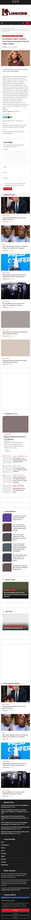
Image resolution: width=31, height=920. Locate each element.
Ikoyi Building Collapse (10, 120)
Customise (15, 913)
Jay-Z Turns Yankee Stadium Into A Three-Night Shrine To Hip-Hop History (7, 537)
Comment (6, 149)
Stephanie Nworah (6, 767)
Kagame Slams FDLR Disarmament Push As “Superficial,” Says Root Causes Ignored (15, 262)
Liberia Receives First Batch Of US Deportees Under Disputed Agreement (15, 319)
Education (3, 853)
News (4, 215)
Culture (6, 434)
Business (3, 859)
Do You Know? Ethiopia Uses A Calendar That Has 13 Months (7, 469)
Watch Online (28, 23)
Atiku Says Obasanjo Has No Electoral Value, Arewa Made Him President (15, 348)
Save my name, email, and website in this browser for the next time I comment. (15, 184)
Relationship (4, 865)
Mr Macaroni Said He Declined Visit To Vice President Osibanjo (14, 131)
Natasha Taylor (5, 221)
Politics (7, 215)
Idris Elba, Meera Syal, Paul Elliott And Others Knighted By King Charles (7, 567)
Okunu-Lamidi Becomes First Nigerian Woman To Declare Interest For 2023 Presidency (7, 479)
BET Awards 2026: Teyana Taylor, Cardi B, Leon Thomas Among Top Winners (7, 557)
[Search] (23, 23)
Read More (7, 450)
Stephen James (5, 250)
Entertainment (20, 456)
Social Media (19, 623)
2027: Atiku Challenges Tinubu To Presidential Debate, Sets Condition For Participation (15, 233)
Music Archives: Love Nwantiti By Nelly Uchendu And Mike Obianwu (7, 459)
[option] (15, 591)
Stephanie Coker (19, 120)
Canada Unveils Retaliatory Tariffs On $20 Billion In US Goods (15, 205)
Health (3, 856)
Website (5, 178)
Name (5, 167)
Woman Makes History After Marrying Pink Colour (7, 489)
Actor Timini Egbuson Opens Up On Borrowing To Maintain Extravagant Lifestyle (7, 527)
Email (5, 172)
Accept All (15, 910)
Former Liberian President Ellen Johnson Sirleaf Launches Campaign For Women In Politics (14, 125)
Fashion (14, 486)
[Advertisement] (15, 391)
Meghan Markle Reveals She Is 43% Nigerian (15, 424)
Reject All (15, 917)
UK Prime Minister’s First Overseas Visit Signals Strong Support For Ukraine (15, 291)
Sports (13, 592)
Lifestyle (19, 486)
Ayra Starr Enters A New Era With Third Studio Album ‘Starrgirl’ (7, 517)
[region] (15, 909)
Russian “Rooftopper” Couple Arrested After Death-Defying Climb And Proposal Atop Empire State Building (7, 547)
